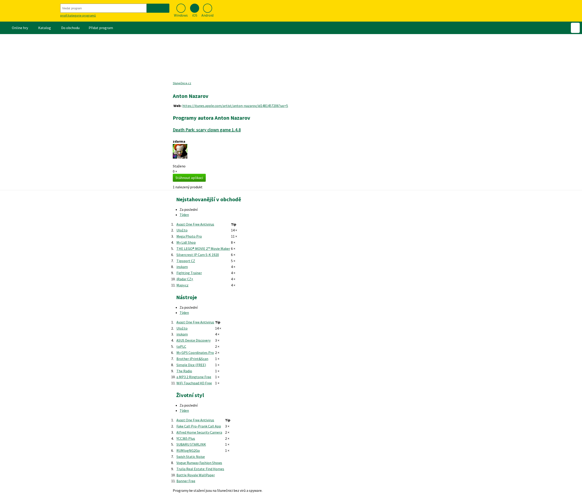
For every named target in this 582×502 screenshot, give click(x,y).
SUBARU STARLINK (191, 444)
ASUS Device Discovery (193, 340)
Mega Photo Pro (189, 236)
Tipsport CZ (185, 260)
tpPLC (181, 346)
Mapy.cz (182, 285)
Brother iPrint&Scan (192, 358)
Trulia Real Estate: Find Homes (200, 469)
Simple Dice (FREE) (191, 365)
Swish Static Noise (190, 456)
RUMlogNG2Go (188, 450)
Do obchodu (70, 27)
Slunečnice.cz (182, 83)
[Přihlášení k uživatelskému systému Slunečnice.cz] (575, 28)
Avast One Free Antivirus (195, 224)
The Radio (184, 371)
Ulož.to (182, 230)
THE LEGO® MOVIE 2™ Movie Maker (203, 248)
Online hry (20, 27)
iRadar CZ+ (184, 279)
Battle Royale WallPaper (195, 475)
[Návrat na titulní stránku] (29, 11)
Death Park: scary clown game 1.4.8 (207, 129)
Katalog (44, 27)
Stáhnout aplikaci (189, 177)
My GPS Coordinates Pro (195, 352)
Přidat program (101, 27)
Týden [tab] (184, 214)
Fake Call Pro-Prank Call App (198, 426)
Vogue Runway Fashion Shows (199, 462)
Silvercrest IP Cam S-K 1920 (197, 254)
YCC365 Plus (185, 438)
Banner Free (185, 481)
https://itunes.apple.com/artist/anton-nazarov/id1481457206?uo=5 (235, 105)
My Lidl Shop (186, 242)
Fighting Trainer (189, 273)
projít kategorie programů (78, 15)
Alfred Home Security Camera (199, 432)
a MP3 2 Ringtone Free (193, 377)
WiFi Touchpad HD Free (194, 383)
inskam (182, 266)
